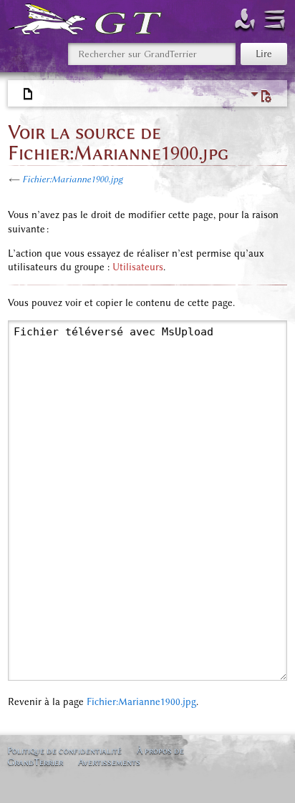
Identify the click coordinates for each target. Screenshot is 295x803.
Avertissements (109, 762)
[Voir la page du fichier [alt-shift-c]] (29, 94)
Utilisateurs (137, 267)
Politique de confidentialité (64, 750)
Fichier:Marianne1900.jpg (72, 179)
